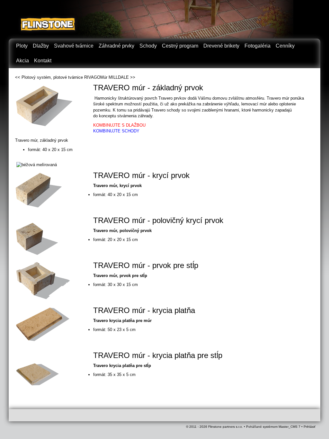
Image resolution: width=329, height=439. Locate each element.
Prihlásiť (310, 426)
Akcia (22, 60)
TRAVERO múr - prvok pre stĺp (145, 265)
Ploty (22, 46)
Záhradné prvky (116, 46)
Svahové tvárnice (73, 46)
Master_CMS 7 (289, 426)
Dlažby (41, 46)
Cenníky (285, 46)
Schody (148, 46)
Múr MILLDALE (114, 77)
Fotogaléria (258, 46)
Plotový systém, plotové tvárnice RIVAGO (61, 77)
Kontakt (42, 60)
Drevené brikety (221, 46)
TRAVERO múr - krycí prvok (141, 175)
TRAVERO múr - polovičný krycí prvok (158, 220)
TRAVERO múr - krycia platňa (144, 310)
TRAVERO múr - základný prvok (148, 87)
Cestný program (180, 46)
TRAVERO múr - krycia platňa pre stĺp (157, 355)
